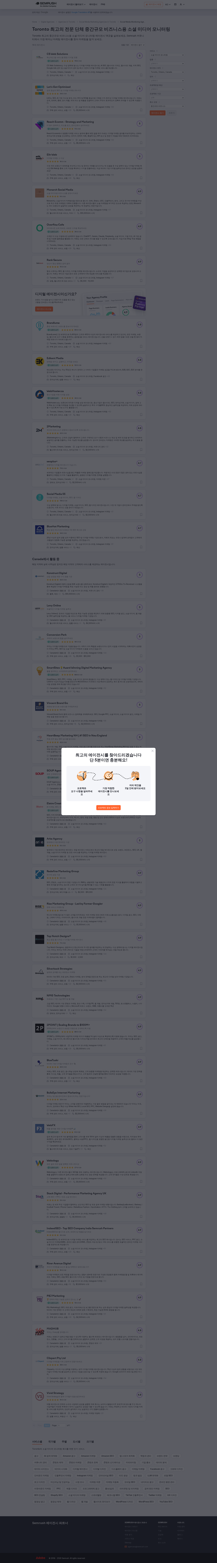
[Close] (153, 751)
